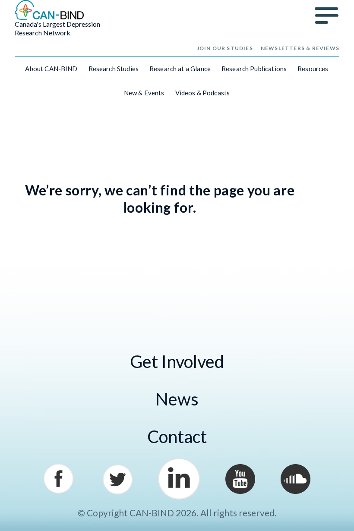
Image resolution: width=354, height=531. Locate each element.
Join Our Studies (225, 48)
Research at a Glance (180, 68)
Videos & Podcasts (202, 93)
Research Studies (113, 68)
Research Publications (254, 68)
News (177, 399)
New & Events (144, 93)
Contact (177, 436)
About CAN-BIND (51, 68)
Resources (312, 68)
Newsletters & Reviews (300, 48)
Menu (327, 15)
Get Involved (177, 361)
